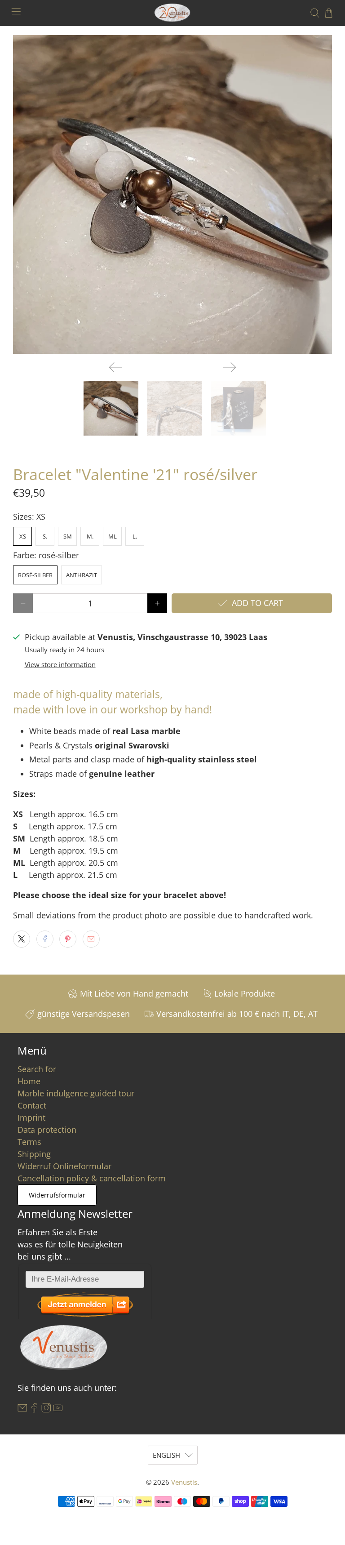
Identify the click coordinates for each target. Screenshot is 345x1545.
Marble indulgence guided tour (76, 1093)
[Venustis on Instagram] (46, 1409)
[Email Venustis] (22, 1409)
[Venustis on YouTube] (58, 1409)
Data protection (47, 1129)
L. (135, 536)
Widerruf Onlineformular (64, 1166)
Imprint (31, 1117)
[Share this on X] (21, 939)
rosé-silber (35, 575)
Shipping (34, 1154)
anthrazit (81, 575)
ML (112, 536)
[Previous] (115, 367)
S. (45, 536)
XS (22, 536)
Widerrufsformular (57, 1195)
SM (67, 536)
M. (90, 536)
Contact (32, 1105)
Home (29, 1081)
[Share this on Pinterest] (67, 939)
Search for (37, 1069)
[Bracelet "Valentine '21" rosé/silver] (172, 194)
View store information (60, 664)
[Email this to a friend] (91, 939)
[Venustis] (172, 13)
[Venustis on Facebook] (34, 1409)
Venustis (184, 1482)
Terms (29, 1141)
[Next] (229, 367)
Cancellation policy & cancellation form (92, 1178)
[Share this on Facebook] (44, 939)
